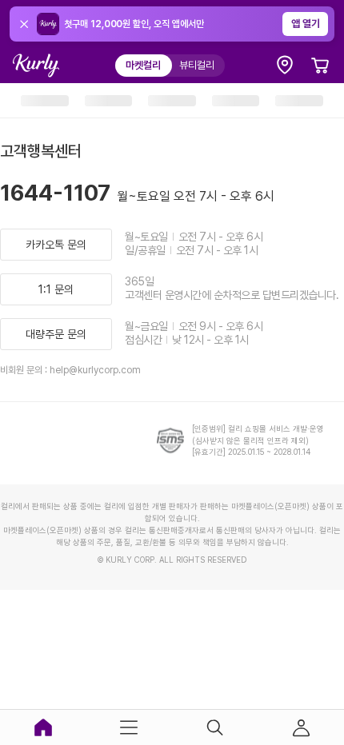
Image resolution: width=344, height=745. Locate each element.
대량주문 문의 (56, 334)
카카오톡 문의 (56, 244)
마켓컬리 (143, 65)
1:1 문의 (56, 289)
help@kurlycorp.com (95, 370)
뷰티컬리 (196, 65)
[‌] (45, 100)
